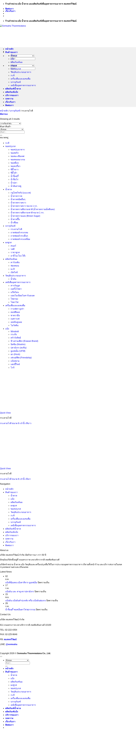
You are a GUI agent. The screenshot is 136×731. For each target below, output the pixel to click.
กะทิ (13, 75)
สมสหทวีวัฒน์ (10, 639)
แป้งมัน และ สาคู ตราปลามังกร (19, 591)
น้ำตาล (14, 55)
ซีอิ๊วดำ (14, 173)
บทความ (9, 99)
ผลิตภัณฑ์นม (17, 62)
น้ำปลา (14, 183)
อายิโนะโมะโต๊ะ (18, 256)
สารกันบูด (15, 285)
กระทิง (14, 334)
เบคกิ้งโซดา (16, 289)
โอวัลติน (14, 325)
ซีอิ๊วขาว (14, 169)
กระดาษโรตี (16, 229)
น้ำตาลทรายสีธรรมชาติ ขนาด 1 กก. (27, 212)
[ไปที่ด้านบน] (1, 656)
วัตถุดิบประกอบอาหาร (21, 72)
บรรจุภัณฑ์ (16, 82)
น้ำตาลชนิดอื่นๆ (18, 199)
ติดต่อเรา (9, 9)
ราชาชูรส (15, 252)
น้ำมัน (13, 279)
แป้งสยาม (15, 361)
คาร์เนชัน (15, 262)
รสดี (12, 249)
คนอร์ (13, 246)
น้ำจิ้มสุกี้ (15, 176)
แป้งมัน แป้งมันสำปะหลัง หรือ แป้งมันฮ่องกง (25, 600)
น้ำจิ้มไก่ (14, 179)
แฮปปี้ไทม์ (15, 364)
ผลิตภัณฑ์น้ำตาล (13, 89)
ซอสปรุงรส (16, 69)
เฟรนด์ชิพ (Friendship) (21, 357)
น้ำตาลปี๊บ (15, 219)
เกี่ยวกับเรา (10, 11)
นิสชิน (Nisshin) (18, 344)
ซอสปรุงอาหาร (18, 149)
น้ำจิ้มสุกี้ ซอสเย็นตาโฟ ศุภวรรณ (20, 609)
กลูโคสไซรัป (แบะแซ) (21, 193)
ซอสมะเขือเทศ (17, 156)
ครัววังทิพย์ (16, 338)
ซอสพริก (15, 153)
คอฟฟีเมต (15, 312)
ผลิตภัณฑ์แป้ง (11, 92)
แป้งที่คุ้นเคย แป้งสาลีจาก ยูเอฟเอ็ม (21, 582)
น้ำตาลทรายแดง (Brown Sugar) (25, 216)
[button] (4, 114)
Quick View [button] (5, 413)
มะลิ (13, 269)
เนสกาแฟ (15, 319)
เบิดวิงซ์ (14, 272)
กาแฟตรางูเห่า (17, 309)
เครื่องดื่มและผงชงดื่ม (21, 79)
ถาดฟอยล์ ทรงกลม (19, 232)
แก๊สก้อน (15, 292)
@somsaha (11, 644)
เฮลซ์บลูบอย (16, 322)
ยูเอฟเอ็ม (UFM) (18, 351)
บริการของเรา (11, 95)
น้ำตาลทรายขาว (18, 203)
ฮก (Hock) (15, 354)
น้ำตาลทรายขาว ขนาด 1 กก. (24, 206)
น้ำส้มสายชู (16, 186)
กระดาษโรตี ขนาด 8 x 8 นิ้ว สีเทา (15, 479)
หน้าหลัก (9, 49)
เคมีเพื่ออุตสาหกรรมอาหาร (23, 85)
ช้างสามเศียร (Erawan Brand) (24, 341)
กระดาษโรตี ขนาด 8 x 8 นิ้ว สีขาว (15, 423)
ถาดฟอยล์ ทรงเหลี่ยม (20, 239)
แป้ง (12, 59)
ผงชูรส (14, 65)
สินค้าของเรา (11, 52)
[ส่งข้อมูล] (1, 135)
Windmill (15, 331)
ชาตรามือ (15, 315)
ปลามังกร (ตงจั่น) (18, 348)
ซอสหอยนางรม (18, 159)
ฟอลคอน (15, 266)
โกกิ (12, 367)
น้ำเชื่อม (14, 222)
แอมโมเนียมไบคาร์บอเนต (23, 295)
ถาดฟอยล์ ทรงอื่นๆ (19, 236)
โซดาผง (14, 299)
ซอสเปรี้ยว (15, 166)
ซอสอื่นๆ (15, 163)
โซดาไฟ (14, 302)
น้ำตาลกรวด (16, 196)
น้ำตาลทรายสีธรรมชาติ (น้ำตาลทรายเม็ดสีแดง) (33, 209)
